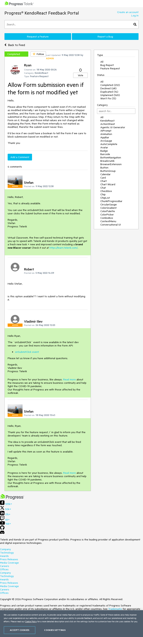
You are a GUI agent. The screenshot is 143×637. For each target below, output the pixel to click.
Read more (69, 379)
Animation (106, 134)
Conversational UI (110, 224)
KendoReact (107, 120)
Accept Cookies (19, 630)
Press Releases (9, 559)
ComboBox (106, 218)
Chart (103, 181)
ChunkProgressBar (111, 201)
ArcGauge (106, 140)
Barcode (105, 154)
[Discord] (2, 533)
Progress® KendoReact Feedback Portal (41, 13)
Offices (4, 569)
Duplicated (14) (109, 91)
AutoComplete (108, 144)
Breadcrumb (107, 161)
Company (5, 549)
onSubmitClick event (27, 352)
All (101, 61)
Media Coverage (9, 562)
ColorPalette (107, 211)
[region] (71, 623)
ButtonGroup (108, 171)
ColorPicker (107, 214)
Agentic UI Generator (112, 127)
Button (104, 167)
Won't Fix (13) (108, 98)
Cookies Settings (55, 630)
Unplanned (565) (110, 95)
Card (103, 177)
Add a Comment (19, 157)
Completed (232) (110, 85)
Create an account (128, 12)
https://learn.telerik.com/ (64, 247)
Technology (7, 552)
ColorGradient (108, 207)
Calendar (105, 174)
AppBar (104, 137)
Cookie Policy (31, 621)
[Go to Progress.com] (12, 498)
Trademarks (115, 609)
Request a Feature (38, 36)
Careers (4, 566)
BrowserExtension (111, 164)
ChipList (105, 197)
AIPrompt (105, 130)
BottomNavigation (110, 157)
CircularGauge (108, 204)
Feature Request (110, 68)
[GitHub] (2, 529)
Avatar (104, 147)
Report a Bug (105, 36)
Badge (104, 150)
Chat (103, 187)
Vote (80, 75)
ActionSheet (107, 124)
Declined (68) (108, 88)
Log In (135, 15)
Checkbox (106, 191)
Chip (103, 194)
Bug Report (107, 65)
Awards (4, 556)
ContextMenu (108, 221)
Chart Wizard (107, 184)
